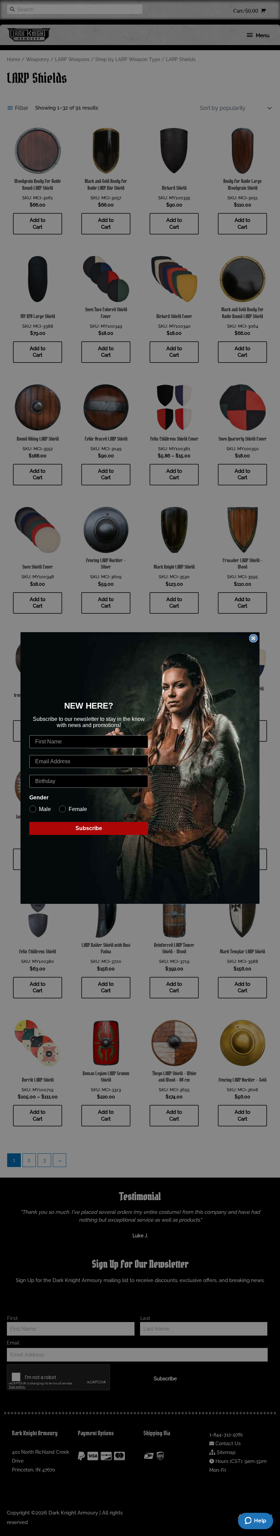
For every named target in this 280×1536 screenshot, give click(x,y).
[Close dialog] (253, 638)
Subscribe (88, 828)
